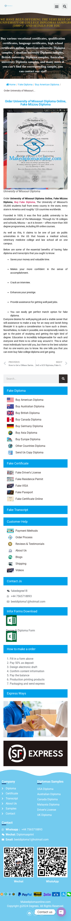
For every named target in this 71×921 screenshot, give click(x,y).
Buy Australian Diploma (30, 406)
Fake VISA (22, 485)
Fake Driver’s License (28, 472)
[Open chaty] (61, 912)
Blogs (19, 557)
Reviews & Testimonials (30, 544)
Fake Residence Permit (29, 479)
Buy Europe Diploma (28, 439)
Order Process (24, 537)
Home (12, 84)
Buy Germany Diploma (29, 426)
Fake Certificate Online (29, 499)
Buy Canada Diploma (28, 419)
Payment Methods (27, 530)
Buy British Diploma (28, 413)
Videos (20, 570)
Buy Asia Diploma (26, 432)
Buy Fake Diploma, (25, 202)
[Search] (63, 378)
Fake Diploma (25, 84)
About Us (21, 550)
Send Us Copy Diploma (29, 452)
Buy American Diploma (47, 84)
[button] (56, 6)
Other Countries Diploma (30, 446)
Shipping (21, 563)
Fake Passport (24, 492)
